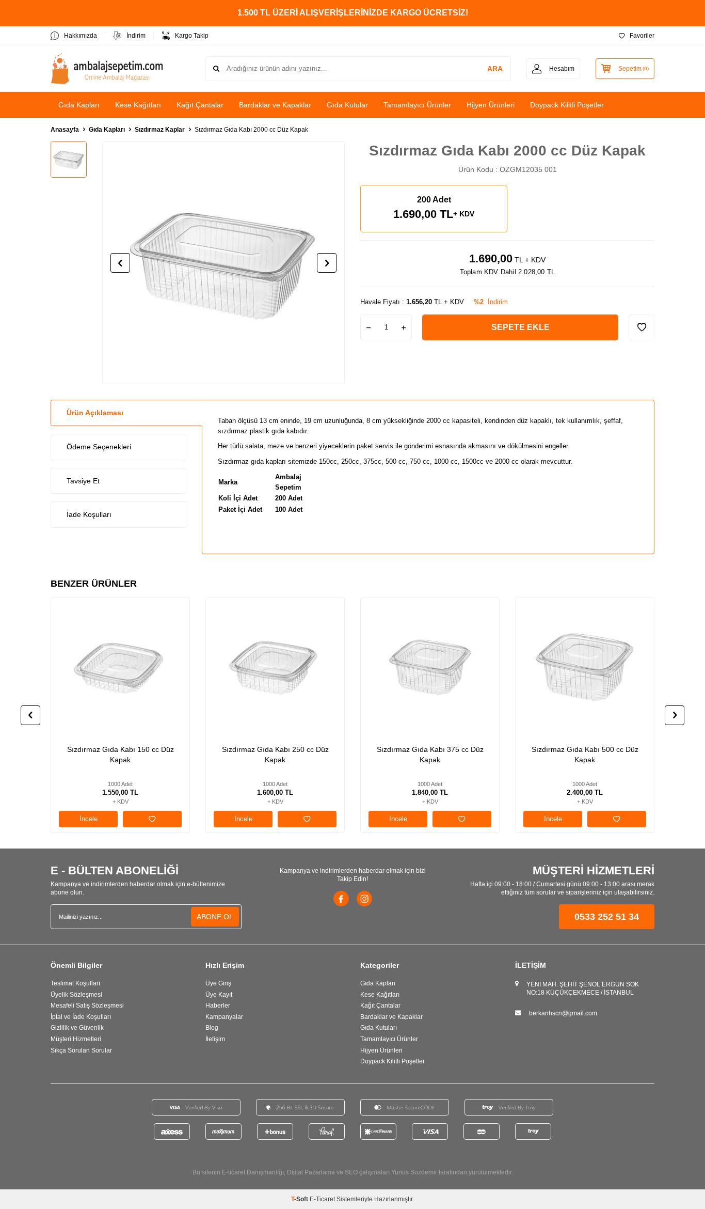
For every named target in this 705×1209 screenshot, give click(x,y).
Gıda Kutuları (378, 1027)
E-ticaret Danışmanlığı (253, 1172)
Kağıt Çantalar (200, 105)
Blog (211, 1027)
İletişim (215, 1039)
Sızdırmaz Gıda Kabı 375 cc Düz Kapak (430, 754)
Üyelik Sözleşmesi (76, 994)
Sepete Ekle (520, 327)
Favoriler (642, 35)
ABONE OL (215, 917)
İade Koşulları (89, 514)
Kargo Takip (192, 35)
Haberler (217, 1005)
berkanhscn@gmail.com (563, 1013)
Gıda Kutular (347, 105)
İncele (88, 819)
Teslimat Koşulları (75, 983)
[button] (120, 263)
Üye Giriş (218, 983)
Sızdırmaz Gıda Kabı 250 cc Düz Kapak (275, 754)
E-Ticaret (322, 1199)
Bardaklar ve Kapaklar (275, 105)
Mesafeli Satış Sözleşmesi (87, 1005)
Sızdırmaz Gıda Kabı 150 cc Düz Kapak (120, 754)
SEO (351, 1172)
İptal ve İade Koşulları (81, 1016)
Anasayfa (65, 129)
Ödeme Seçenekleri (99, 447)
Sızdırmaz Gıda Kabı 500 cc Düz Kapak (585, 754)
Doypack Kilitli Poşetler (567, 105)
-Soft (300, 1199)
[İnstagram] (364, 898)
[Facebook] (341, 898)
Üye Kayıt (218, 994)
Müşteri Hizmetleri (76, 1039)
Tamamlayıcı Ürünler (417, 105)
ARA (495, 69)
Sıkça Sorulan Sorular (81, 1050)
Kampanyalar (224, 1016)
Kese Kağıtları (138, 105)
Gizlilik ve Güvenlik (77, 1027)
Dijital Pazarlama (311, 1172)
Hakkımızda (80, 35)
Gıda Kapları (79, 105)
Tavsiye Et (83, 481)
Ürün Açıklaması (95, 413)
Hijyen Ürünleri (491, 105)
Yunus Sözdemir (414, 1172)
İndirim (136, 35)
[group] (223, 263)
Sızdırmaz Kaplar (160, 129)
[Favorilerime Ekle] (152, 819)
